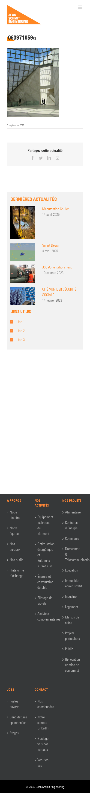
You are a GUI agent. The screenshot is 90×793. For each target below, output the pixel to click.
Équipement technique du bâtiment (45, 525)
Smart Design (51, 245)
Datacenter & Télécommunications (73, 554)
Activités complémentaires (45, 616)
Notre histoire (15, 515)
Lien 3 (21, 340)
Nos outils (16, 560)
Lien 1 (21, 322)
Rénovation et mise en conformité (72, 665)
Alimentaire (73, 512)
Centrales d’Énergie (71, 525)
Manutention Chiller (55, 209)
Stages (14, 733)
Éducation (71, 570)
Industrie (71, 596)
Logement (71, 607)
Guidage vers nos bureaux (42, 744)
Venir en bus (42, 763)
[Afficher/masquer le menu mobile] (80, 7)
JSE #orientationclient (57, 267)
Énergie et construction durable (45, 582)
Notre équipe (14, 531)
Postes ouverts (14, 704)
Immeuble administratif (73, 583)
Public (69, 649)
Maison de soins (72, 620)
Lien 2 (21, 331)
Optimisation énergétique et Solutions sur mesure (45, 555)
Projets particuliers (72, 636)
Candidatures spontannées (17, 720)
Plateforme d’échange (17, 573)
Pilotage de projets (44, 601)
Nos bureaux (15, 547)
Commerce (72, 538)
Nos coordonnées (45, 704)
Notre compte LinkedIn (42, 722)
